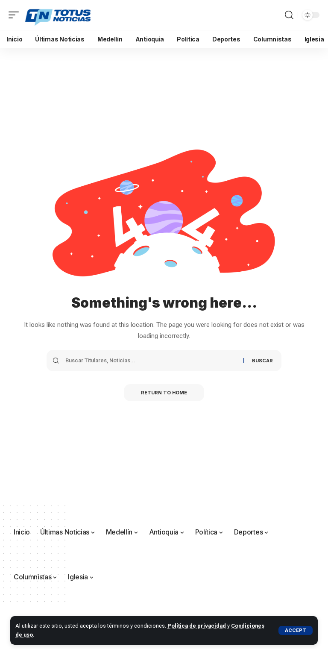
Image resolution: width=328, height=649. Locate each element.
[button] (295, 630)
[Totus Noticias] (58, 15)
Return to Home (164, 393)
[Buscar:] (151, 360)
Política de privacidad (196, 626)
